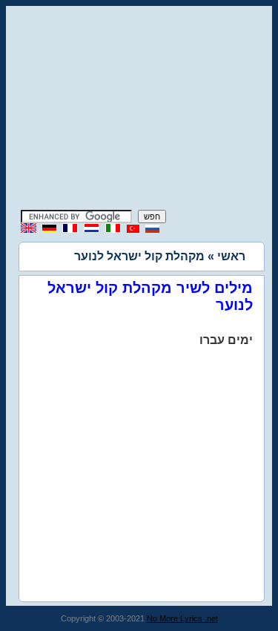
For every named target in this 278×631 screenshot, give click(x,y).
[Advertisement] (139, 109)
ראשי (231, 256)
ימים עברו (226, 340)
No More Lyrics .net (182, 618)
